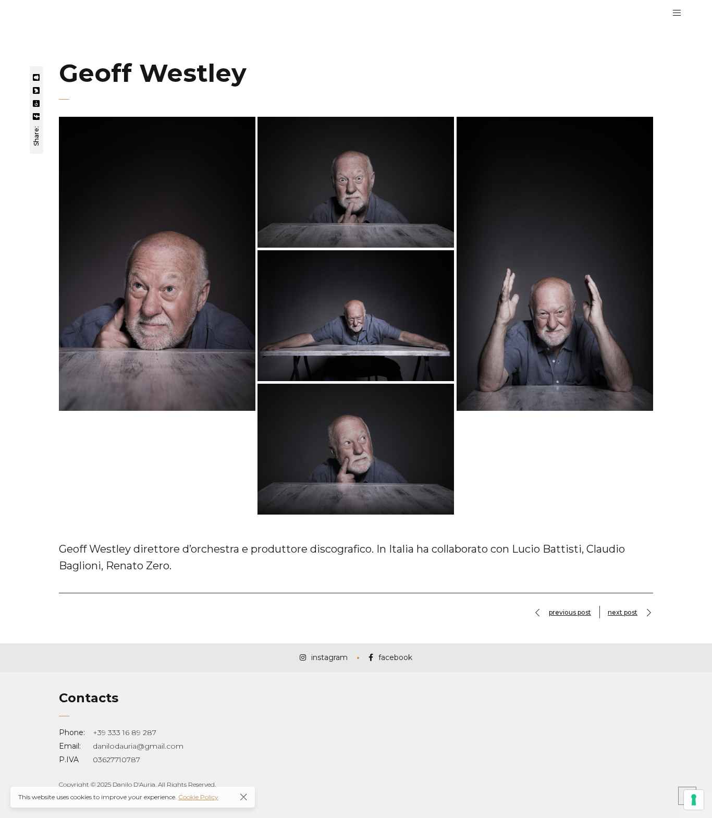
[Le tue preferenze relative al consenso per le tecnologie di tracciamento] (694, 800)
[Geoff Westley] (157, 264)
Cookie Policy (198, 797)
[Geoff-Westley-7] (355, 315)
